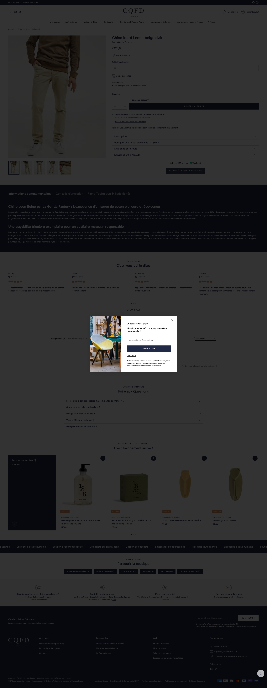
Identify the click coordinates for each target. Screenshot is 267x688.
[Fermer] (172, 320)
